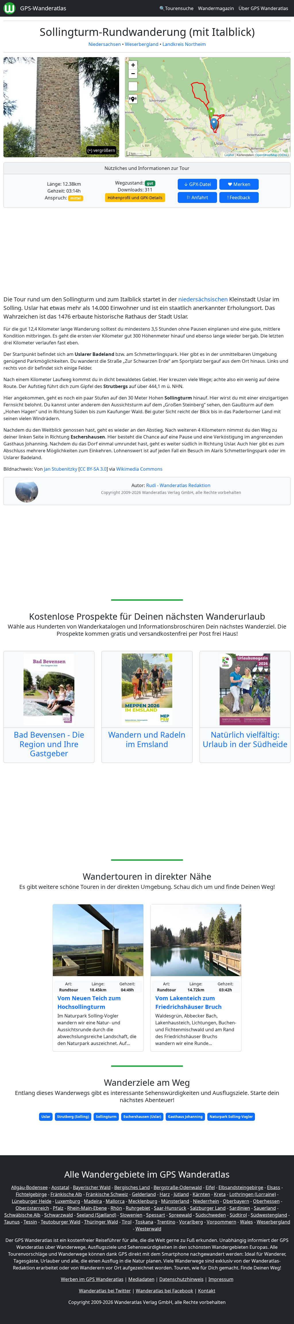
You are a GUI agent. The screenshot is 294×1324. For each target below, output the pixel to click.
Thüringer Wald (101, 1222)
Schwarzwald (58, 1215)
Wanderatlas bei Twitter (105, 1291)
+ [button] (133, 65)
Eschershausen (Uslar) (142, 1116)
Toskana (144, 1222)
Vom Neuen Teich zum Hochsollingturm (89, 1002)
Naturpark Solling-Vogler (231, 1116)
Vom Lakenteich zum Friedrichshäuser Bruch (188, 1002)
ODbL (283, 154)
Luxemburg (67, 1201)
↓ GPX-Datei (197, 184)
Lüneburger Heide (31, 1201)
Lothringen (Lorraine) (252, 1194)
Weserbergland (141, 44)
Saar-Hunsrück (170, 1208)
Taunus (12, 1222)
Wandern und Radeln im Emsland (146, 739)
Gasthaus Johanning (185, 1116)
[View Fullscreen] (133, 86)
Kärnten (201, 1194)
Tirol (126, 1222)
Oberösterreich (32, 1208)
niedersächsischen (203, 299)
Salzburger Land (208, 1208)
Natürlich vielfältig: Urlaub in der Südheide (245, 739)
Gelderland (144, 1194)
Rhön (116, 1208)
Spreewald (180, 1215)
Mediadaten (141, 1279)
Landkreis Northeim (184, 44)
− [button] (133, 73)
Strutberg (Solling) (73, 1116)
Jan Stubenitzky (60, 469)
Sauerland (265, 1208)
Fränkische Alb (66, 1194)
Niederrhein (206, 1201)
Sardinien (239, 1208)
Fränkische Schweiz (107, 1194)
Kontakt (206, 1291)
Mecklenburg (142, 1201)
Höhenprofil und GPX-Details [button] (135, 197)
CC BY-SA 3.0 (93, 469)
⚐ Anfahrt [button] (197, 197)
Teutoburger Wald (60, 1222)
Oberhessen (266, 1201)
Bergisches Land (132, 1187)
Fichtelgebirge (31, 1194)
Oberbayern (236, 1201)
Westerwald (148, 1229)
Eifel (210, 1187)
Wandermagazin (216, 8)
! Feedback (238, 197)
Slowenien (131, 1215)
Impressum (220, 1279)
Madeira (93, 1201)
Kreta (220, 1194)
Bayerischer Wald (92, 1187)
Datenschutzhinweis (181, 1279)
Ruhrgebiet (138, 1208)
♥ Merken (239, 184)
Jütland (181, 1194)
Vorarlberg (191, 1222)
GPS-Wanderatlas (43, 8)
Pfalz (58, 1208)
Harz (165, 1194)
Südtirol (238, 1215)
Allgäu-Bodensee (29, 1187)
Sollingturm (106, 1116)
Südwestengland (269, 1215)
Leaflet (229, 154)
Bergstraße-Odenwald (178, 1187)
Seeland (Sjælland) (96, 1215)
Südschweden (211, 1215)
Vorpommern (221, 1222)
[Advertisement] (147, 252)
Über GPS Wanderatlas (263, 8)
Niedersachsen (104, 44)
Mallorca (115, 1201)
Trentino (166, 1222)
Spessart (155, 1215)
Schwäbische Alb (22, 1215)
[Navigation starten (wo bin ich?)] (133, 99)
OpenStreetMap (266, 154)
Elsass (273, 1187)
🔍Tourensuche (176, 8)
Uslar (45, 1116)
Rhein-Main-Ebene (87, 1208)
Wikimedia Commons (139, 469)
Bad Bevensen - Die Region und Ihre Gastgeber (49, 744)
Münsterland (175, 1201)
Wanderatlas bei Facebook (164, 1291)
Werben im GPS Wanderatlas (92, 1279)
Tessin (30, 1222)
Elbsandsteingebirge (240, 1187)
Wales (246, 1222)
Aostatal (60, 1187)
